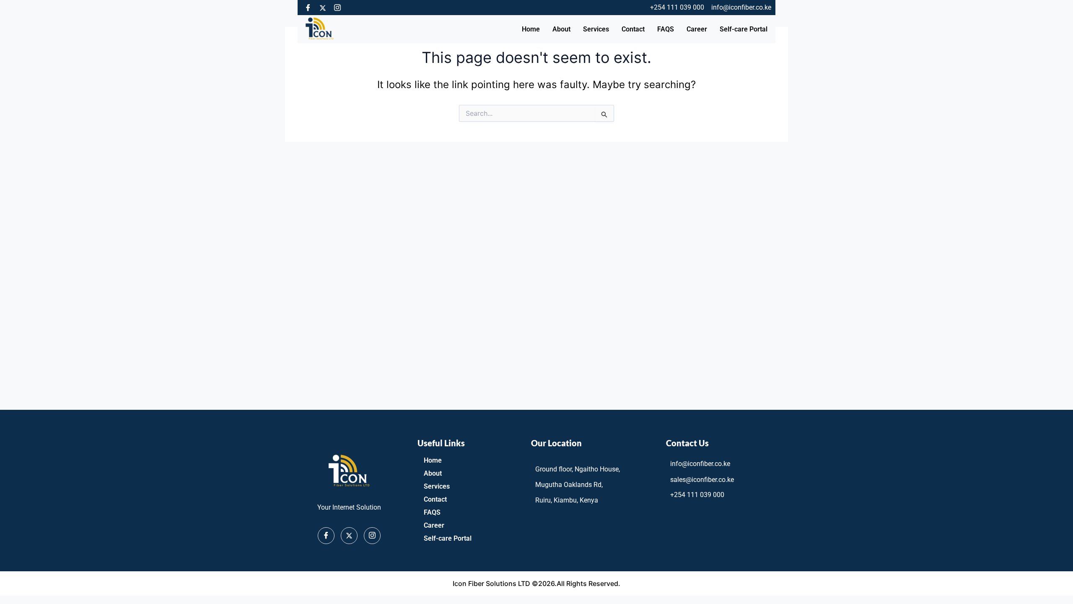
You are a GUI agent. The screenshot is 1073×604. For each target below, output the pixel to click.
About (561, 29)
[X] (349, 535)
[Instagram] (337, 7)
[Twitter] (322, 7)
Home (531, 29)
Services (596, 29)
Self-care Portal (743, 29)
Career (697, 29)
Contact (633, 29)
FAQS (665, 29)
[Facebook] (308, 7)
